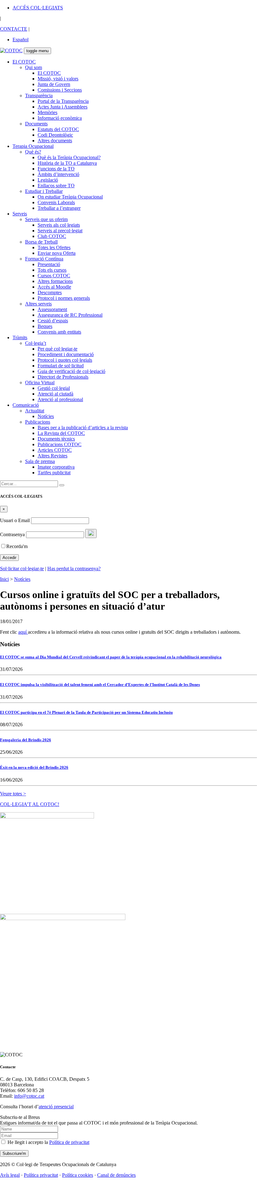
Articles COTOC (55, 450)
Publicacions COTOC (59, 444)
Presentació (49, 264)
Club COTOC (52, 236)
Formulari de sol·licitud (61, 365)
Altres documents (55, 140)
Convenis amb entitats (59, 332)
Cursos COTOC (54, 275)
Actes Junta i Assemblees (62, 106)
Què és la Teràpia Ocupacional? (69, 157)
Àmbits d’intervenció (58, 174)
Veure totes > (13, 793)
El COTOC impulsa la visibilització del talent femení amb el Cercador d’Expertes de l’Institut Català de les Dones (100, 684)
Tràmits (20, 337)
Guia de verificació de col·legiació (71, 371)
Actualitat (34, 410)
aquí (23, 632)
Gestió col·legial (54, 388)
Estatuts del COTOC (58, 129)
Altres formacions (55, 281)
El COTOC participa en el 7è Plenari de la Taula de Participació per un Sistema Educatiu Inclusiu (86, 712)
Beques (45, 326)
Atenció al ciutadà (55, 393)
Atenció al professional (60, 399)
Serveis (20, 213)
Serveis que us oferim (46, 219)
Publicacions (37, 422)
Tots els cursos (52, 270)
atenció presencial (56, 1106)
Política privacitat (41, 1175)
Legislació (48, 180)
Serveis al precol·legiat (60, 230)
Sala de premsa (40, 461)
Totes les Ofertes (54, 247)
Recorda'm (17, 546)
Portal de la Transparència (63, 101)
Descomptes (50, 292)
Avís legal (10, 1175)
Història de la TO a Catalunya (67, 163)
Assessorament (52, 309)
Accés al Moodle (54, 286)
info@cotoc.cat (29, 1096)
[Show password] (91, 533)
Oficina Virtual (40, 382)
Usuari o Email (15, 520)
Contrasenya (12, 534)
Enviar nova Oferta (57, 253)
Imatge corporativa (56, 467)
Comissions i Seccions (60, 90)
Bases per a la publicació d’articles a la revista (83, 427)
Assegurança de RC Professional (70, 315)
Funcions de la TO (56, 168)
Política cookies (77, 1175)
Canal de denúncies (116, 1175)
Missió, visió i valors (58, 78)
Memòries (47, 112)
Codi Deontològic (55, 135)
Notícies (46, 416)
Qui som (33, 67)
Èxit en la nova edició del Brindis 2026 (34, 767)
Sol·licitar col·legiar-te (22, 568)
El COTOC (24, 61)
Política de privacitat (69, 1142)
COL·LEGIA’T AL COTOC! (29, 804)
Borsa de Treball (41, 241)
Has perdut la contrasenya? (74, 568)
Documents (36, 123)
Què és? (33, 151)
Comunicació (26, 405)
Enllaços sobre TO (56, 185)
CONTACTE (13, 29)
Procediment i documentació (66, 354)
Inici (4, 579)
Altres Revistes (52, 455)
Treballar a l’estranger (59, 208)
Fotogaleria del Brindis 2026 (25, 739)
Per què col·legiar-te (57, 348)
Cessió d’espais (53, 320)
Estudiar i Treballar (44, 191)
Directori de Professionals (63, 377)
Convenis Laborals (56, 202)
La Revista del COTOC (61, 433)
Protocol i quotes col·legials (65, 360)
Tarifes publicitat (54, 472)
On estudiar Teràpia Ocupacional (70, 196)
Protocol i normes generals (64, 298)
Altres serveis (38, 303)
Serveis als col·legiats (59, 225)
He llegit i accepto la (47, 1142)
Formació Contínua (44, 258)
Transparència (39, 95)
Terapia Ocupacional (33, 146)
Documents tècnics (56, 438)
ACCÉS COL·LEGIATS (38, 7)
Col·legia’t (35, 343)
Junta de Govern (54, 84)
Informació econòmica (60, 118)
